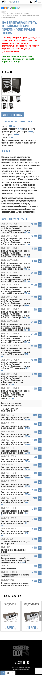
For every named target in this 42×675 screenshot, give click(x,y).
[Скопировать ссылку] (19, 8)
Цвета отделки (7, 673)
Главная (3, 12)
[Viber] (11, 8)
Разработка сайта (17, 669)
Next (40, 616)
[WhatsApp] (13, 8)
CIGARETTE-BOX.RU (25, 667)
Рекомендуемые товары (12, 673)
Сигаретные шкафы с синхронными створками (16, 14)
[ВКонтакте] (2, 8)
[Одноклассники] (5, 8)
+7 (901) (13, 2)
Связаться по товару (12, 114)
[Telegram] (8, 8)
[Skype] (16, 8)
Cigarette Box (4, 2)
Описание (2, 673)
